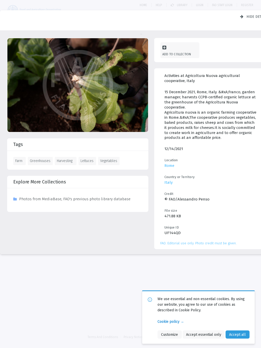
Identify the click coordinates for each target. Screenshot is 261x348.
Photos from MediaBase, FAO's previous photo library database (74, 199)
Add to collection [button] (176, 54)
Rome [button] (169, 165)
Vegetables (108, 160)
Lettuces (87, 160)
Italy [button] (168, 182)
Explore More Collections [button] (39, 182)
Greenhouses (40, 160)
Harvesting (64, 160)
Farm (18, 160)
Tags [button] (18, 144)
